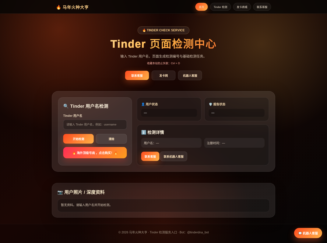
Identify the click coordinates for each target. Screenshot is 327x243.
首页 (201, 6)
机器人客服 (190, 75)
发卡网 (163, 75)
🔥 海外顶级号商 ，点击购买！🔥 (95, 153)
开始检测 (78, 139)
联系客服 (262, 6)
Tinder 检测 (220, 6)
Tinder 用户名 (72, 115)
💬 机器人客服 (308, 233)
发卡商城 (242, 6)
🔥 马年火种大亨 (72, 7)
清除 (111, 139)
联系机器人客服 (174, 156)
